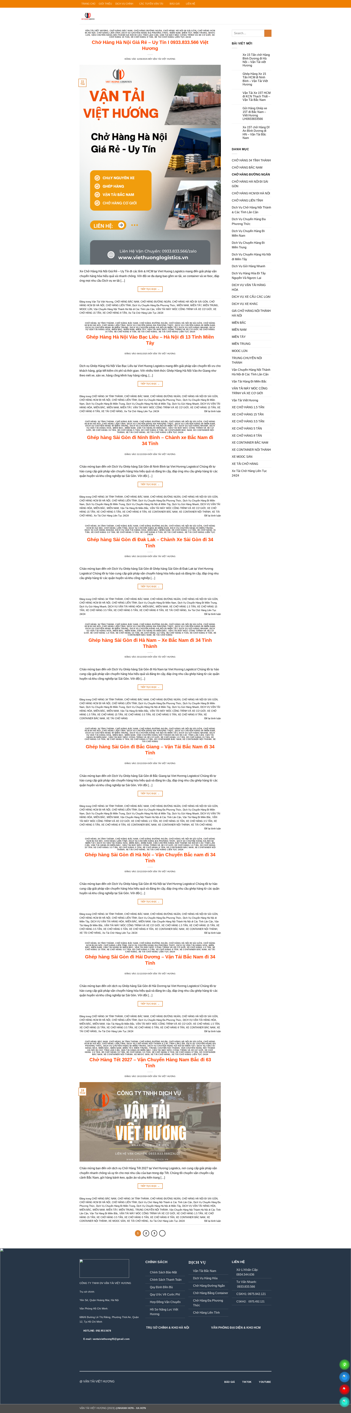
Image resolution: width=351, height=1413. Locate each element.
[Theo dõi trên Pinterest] (263, 4)
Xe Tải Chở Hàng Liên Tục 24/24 (172, 37)
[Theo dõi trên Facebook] (242, 4)
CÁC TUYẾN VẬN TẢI (151, 3)
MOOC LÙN (86, 309)
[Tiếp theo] (162, 1233)
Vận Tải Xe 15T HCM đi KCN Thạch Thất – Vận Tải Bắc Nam (257, 96)
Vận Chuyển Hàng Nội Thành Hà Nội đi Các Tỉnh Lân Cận (124, 35)
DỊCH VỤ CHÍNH (124, 3)
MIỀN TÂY (187, 33)
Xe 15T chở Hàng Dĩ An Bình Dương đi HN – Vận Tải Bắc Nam (256, 132)
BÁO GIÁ (175, 3)
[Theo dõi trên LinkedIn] (266, 4)
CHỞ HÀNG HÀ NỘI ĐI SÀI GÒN (180, 30)
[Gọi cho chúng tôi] (259, 4)
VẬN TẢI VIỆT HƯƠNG (164, 59)
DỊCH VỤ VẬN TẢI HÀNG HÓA (130, 530)
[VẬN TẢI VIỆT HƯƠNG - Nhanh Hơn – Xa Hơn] (98, 16)
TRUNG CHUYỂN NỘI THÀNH (164, 1048)
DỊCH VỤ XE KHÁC (245, 303)
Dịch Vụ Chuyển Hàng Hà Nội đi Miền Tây (154, 327)
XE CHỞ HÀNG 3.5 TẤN (103, 532)
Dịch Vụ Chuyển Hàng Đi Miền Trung (106, 327)
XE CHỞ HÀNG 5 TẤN (128, 430)
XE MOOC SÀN (141, 1054)
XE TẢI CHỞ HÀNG (147, 332)
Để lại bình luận (212, 411)
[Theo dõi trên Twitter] (252, 4)
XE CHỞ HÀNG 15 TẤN (203, 407)
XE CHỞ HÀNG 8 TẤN (142, 37)
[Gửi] (267, 33)
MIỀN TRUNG (200, 33)
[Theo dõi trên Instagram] (245, 4)
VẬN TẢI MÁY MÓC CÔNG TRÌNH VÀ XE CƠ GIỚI (185, 35)
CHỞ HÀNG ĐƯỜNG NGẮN (148, 30)
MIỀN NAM (175, 33)
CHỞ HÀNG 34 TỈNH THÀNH (99, 323)
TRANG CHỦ (88, 3)
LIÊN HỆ (190, 3)
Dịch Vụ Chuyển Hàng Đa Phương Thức (145, 33)
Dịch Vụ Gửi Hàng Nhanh (193, 327)
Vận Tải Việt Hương (96, 30)
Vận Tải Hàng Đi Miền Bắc (152, 428)
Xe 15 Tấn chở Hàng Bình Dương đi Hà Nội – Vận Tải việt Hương (256, 60)
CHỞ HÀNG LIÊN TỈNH (108, 33)
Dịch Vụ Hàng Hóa (205, 1278)
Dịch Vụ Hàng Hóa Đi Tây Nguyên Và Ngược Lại (249, 276)
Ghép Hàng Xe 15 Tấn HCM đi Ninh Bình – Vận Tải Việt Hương (255, 79)
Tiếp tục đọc (150, 289)
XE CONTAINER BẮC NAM (178, 430)
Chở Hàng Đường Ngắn (209, 1285)
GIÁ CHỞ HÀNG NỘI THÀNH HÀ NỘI (251, 313)
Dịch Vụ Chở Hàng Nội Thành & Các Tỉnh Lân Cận (156, 1043)
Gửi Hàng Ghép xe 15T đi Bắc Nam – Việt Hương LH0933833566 (255, 113)
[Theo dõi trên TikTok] (249, 4)
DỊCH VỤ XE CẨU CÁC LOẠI (251, 296)
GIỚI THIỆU (105, 3)
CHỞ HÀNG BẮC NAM (121, 30)
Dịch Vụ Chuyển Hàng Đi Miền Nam (195, 325)
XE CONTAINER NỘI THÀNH (194, 511)
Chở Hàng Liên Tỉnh (206, 1312)
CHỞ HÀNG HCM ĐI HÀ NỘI (95, 400)
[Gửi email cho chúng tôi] (256, 4)
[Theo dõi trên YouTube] (270, 4)
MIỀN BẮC (117, 329)
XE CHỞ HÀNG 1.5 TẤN (184, 530)
